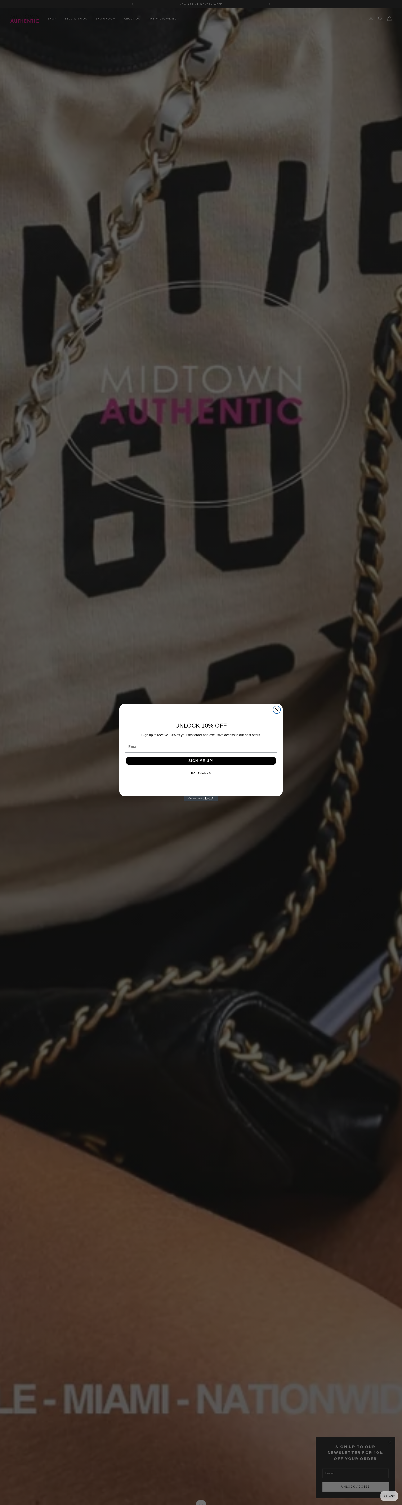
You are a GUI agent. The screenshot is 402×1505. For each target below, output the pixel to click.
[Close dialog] (277, 710)
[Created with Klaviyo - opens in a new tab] (201, 798)
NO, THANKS (201, 773)
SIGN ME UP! (201, 761)
